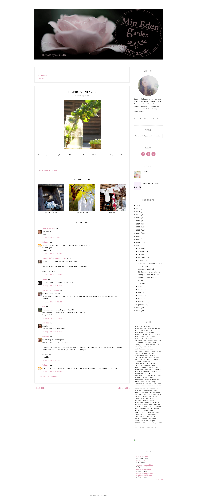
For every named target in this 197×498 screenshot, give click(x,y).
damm (154, 342)
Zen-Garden (150, 426)
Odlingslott (151, 385)
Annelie (45, 323)
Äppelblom (142, 428)
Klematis (143, 367)
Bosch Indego (151, 336)
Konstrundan (139, 369)
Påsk (136, 394)
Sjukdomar (147, 402)
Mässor (137, 381)
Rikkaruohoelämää (143, 469)
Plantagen (138, 391)
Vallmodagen (144, 420)
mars (140, 299)
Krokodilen (138, 371)
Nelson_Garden (145, 381)
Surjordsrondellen (146, 408)
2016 (138, 227)
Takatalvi (145, 410)
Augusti (137, 330)
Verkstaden (138, 422)
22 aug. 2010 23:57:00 (52, 286)
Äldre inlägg (123, 388)
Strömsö (151, 406)
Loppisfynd (138, 377)
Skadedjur (156, 402)
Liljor (159, 375)
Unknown (45, 242)
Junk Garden (138, 365)
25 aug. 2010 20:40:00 (52, 372)
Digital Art (138, 344)
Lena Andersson (48, 228)
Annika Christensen (50, 291)
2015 (138, 230)
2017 (138, 224)
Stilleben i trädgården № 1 (150, 263)
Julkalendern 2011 (140, 363)
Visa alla (159, 479)
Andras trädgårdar (140, 328)
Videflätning (152, 422)
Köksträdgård (139, 373)
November (148, 383)
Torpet (143, 412)
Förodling (147, 352)
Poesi (155, 391)
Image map (142, 359)
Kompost (150, 367)
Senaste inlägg (42, 388)
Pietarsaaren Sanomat (141, 389)
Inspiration (156, 359)
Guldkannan (143, 353)
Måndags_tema (154, 379)
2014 (138, 233)
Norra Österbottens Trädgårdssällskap (144, 474)
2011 (138, 242)
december (141, 248)
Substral (158, 406)
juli (140, 286)
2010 (138, 245)
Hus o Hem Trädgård (141, 357)
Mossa (146, 379)
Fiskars (150, 348)
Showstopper (139, 402)
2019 (138, 218)
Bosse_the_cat (139, 338)
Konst (156, 367)
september (142, 258)
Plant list (41, 78)
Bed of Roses (145, 330)
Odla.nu (143, 385)
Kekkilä (153, 365)
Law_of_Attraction (140, 375)
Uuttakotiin (152, 418)
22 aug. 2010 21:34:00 (52, 237)
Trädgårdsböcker (140, 414)
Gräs (136, 353)
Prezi (136, 392)
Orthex (159, 385)
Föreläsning (138, 352)
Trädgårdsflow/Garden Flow (54, 258)
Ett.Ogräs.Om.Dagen (141, 346)
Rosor (145, 396)
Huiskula (152, 355)
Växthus (137, 426)
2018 (138, 221)
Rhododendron (156, 394)
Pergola (150, 387)
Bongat (141, 281)
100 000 (145, 172)
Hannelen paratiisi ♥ (145, 465)
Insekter (149, 359)
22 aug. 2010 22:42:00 (52, 254)
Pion (158, 389)
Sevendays (146, 400)
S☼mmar (137, 398)
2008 (138, 311)
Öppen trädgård (152, 428)
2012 (138, 239)
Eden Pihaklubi (150, 344)
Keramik (137, 367)
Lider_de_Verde (151, 375)
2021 (138, 212)
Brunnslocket (149, 338)
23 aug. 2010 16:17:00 (52, 332)
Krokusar (146, 371)
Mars (156, 377)
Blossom (157, 334)
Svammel (54, 170)
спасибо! (141, 283)
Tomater (137, 412)
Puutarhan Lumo (142, 457)
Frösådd (142, 350)
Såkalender (138, 410)
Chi (160, 340)
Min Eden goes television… (151, 183)
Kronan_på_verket (156, 371)
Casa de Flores (152, 340)
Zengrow (158, 426)
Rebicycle (147, 394)
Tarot (151, 410)
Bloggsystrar (150, 332)
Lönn (151, 377)
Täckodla (144, 418)
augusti (141, 261)
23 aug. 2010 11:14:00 (52, 318)
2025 (138, 206)
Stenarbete (157, 404)
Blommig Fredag (148, 334)
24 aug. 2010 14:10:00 (52, 360)
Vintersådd (138, 424)
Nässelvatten (157, 383)
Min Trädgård (139, 379)
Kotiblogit (148, 369)
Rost (150, 396)
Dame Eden (147, 342)
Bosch (143, 336)
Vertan (145, 422)
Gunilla (45, 337)
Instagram (138, 361)
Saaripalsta (141, 461)
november (141, 251)
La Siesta (147, 373)
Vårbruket (150, 424)
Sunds (136, 408)
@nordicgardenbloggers (142, 326)
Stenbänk (137, 406)
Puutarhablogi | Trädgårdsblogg (150, 392)
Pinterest (152, 389)
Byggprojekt (138, 340)
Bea (43, 307)
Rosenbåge (138, 396)
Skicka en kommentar (49, 376)
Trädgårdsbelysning (153, 412)
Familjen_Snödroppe (140, 348)
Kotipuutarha (156, 369)
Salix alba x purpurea (147, 398)
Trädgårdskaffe (139, 416)
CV (135, 342)
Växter (156, 424)
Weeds (143, 426)
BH (151, 330)
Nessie (154, 381)
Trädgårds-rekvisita (147, 278)
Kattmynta (147, 365)
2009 (138, 308)
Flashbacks (157, 348)
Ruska (155, 396)
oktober (141, 254)
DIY (143, 344)
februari (141, 302)
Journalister (146, 361)
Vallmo (137, 420)
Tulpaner (137, 418)
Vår (144, 424)
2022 (138, 209)
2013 (138, 236)
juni (140, 289)
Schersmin (138, 400)
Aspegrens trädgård (154, 328)
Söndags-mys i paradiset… (149, 272)
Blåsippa (137, 336)
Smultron (138, 404)
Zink (136, 428)
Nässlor (137, 385)
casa (145, 340)
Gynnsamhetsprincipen (141, 355)
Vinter (160, 422)
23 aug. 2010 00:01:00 (52, 302)
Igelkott (156, 357)
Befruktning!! (144, 266)
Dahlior (140, 342)
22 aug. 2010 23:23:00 (52, 275)
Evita (149, 346)
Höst (150, 357)
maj (139, 293)
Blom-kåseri (138, 334)
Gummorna (151, 353)
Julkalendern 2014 (152, 363)
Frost (136, 350)
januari (141, 305)
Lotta (44, 279)
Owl (136, 387)
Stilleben (46, 170)
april (140, 296)
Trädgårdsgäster (152, 414)
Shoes (152, 400)
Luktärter (145, 377)
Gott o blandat (156, 352)
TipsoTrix (157, 410)
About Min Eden (43, 76)
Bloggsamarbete (139, 332)
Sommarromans (147, 404)
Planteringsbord (148, 391)
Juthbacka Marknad (146, 269)
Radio (140, 394)
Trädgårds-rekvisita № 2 (148, 275)
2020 (138, 215)
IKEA (136, 359)
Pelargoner (142, 387)
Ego (158, 344)
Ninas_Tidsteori (139, 383)
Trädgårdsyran (150, 416)
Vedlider (152, 420)
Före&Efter (150, 350)
